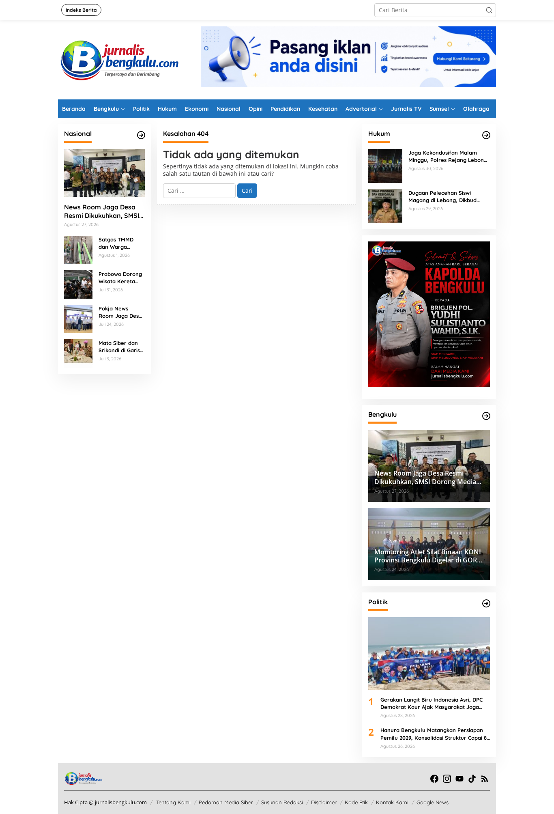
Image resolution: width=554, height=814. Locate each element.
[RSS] (484, 778)
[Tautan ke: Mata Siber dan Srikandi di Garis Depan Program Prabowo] (78, 352)
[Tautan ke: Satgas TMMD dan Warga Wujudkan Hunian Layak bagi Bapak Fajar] (78, 249)
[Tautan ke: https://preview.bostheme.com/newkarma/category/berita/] (141, 135)
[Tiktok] (472, 778)
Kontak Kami (392, 802)
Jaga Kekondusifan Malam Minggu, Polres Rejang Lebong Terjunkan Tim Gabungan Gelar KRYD (448, 156)
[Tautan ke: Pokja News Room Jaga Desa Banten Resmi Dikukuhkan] (78, 318)
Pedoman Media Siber (226, 802)
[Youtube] (459, 778)
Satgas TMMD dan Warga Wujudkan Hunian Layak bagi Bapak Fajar (121, 243)
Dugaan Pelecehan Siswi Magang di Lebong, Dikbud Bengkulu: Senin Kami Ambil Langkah (444, 197)
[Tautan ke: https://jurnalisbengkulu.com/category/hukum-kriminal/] (486, 135)
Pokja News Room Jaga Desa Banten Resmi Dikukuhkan (120, 312)
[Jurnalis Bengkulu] (119, 59)
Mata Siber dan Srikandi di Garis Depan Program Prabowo (119, 347)
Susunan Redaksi (282, 802)
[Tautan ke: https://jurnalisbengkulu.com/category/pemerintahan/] (486, 416)
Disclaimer (324, 802)
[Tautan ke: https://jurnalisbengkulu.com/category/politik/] (486, 603)
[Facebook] (434, 778)
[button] (489, 10)
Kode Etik (356, 802)
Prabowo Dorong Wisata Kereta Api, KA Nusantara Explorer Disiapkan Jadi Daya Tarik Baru (120, 278)
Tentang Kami (173, 802)
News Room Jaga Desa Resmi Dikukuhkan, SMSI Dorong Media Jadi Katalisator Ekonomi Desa (101, 211)
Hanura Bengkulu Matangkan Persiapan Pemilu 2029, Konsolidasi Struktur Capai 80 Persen (435, 734)
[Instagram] (447, 778)
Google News (433, 802)
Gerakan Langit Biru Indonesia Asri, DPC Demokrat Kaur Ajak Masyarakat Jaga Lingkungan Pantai (431, 703)
